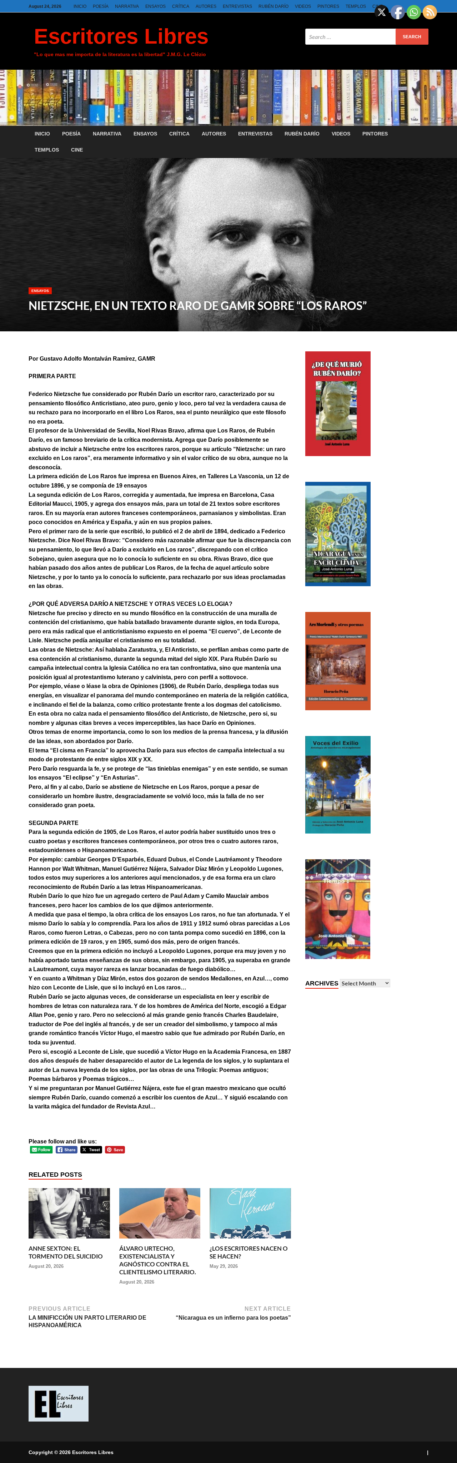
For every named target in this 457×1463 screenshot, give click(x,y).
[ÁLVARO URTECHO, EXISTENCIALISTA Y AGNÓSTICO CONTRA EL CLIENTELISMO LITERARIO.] (160, 1240)
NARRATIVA (127, 6)
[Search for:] (366, 37)
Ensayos (40, 291)
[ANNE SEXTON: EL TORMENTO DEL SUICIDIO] (69, 1240)
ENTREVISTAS (237, 6)
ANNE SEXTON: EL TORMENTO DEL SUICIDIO (66, 1252)
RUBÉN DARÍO (273, 6)
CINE (77, 150)
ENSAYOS (155, 6)
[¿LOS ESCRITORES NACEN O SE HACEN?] (250, 1240)
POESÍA (101, 6)
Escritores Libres (121, 36)
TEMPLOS (356, 6)
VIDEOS (303, 6)
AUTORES (206, 6)
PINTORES (328, 6)
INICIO (80, 6)
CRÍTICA (180, 6)
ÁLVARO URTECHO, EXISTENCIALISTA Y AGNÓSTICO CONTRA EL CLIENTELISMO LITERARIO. (157, 1260)
